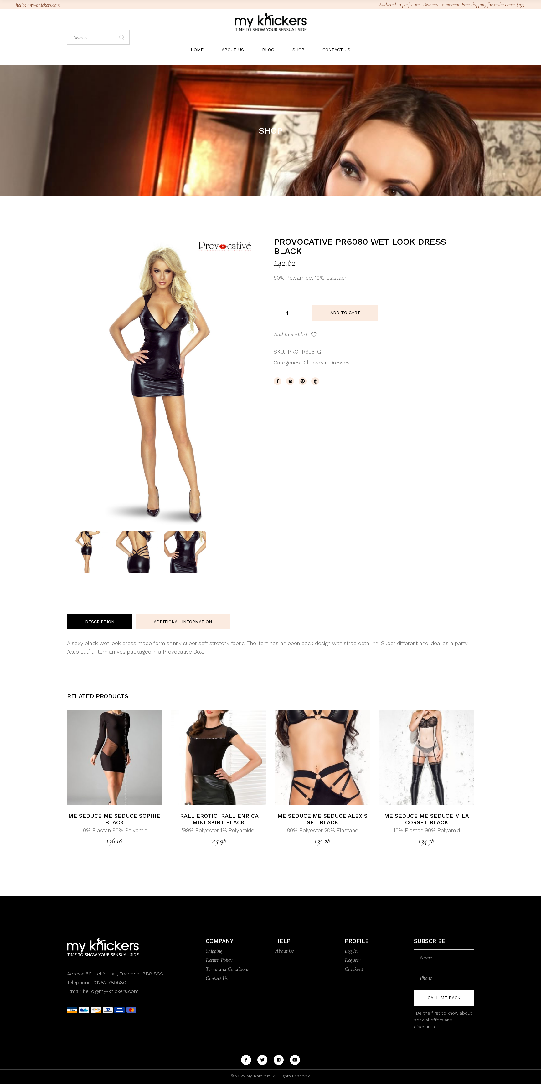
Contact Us (217, 978)
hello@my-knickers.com (38, 5)
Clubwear (315, 362)
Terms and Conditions (227, 968)
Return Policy (219, 959)
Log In (351, 950)
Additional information (183, 621)
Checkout (354, 968)
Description (99, 621)
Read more (99, 757)
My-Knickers (258, 1076)
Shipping (214, 950)
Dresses (339, 362)
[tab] (99, 622)
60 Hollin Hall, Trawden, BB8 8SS (123, 974)
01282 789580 (109, 982)
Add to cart (345, 312)
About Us (284, 950)
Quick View (129, 757)
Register (352, 959)
